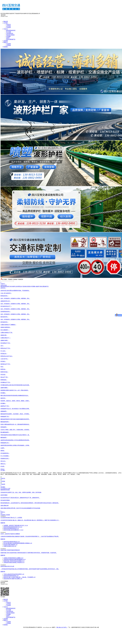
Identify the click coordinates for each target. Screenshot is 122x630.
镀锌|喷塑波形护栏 (10, 30)
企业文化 (8, 24)
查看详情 (3, 522)
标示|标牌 (8, 31)
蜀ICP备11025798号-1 (61, 627)
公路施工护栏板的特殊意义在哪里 (13, 558)
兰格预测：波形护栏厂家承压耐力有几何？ (15, 525)
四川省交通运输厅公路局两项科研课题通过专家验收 (17, 543)
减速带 (8, 37)
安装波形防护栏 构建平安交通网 (12, 578)
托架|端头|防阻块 (10, 34)
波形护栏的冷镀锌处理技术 (11, 541)
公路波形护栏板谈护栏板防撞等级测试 (14, 559)
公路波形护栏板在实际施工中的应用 (13, 562)
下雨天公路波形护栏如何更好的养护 (13, 574)
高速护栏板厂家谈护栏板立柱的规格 (13, 560)
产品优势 (8, 27)
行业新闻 (8, 43)
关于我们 (5, 23)
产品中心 (5, 29)
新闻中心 (5, 42)
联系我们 (5, 46)
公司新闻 (8, 45)
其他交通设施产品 (10, 39)
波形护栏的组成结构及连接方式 (12, 527)
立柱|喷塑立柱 (9, 33)
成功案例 (5, 40)
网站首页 (5, 21)
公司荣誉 (8, 26)
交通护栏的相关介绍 (9, 546)
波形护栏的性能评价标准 (11, 528)
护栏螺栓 (8, 36)
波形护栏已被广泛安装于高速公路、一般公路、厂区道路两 (19, 577)
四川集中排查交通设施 (10, 544)
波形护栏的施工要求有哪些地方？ (13, 529)
